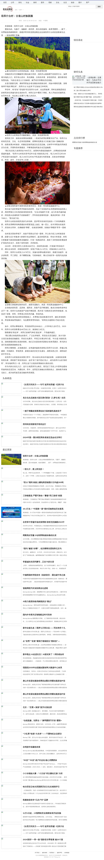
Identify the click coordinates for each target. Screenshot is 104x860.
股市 (42, 2)
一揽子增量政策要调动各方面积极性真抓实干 (42, 411)
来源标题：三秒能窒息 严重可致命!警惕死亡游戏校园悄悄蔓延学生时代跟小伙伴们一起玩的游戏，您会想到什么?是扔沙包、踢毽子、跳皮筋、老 (44, 502)
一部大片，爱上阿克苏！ (33, 469)
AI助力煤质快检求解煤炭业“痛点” (37, 601)
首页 (5, 2)
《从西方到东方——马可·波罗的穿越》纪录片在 (43, 384)
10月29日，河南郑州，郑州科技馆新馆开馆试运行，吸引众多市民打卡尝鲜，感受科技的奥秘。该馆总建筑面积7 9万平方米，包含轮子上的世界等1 (44, 431)
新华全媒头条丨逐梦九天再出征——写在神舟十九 (44, 628)
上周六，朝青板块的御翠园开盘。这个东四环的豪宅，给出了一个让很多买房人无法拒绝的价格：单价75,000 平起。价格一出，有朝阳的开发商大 (45, 568)
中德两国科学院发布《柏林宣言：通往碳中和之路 (44, 575)
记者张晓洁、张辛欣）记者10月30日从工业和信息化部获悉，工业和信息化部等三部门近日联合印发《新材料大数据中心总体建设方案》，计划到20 (45, 674)
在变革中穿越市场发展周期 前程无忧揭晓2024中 (43, 522)
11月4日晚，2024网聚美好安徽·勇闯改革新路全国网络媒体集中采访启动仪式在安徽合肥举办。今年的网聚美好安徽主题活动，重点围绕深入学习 (45, 542)
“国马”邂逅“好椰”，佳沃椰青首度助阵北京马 (42, 548)
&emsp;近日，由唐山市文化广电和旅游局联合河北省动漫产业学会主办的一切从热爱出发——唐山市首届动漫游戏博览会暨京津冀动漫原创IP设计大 (45, 687)
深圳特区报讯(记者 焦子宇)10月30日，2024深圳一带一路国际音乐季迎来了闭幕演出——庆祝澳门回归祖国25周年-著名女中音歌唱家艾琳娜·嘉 (44, 846)
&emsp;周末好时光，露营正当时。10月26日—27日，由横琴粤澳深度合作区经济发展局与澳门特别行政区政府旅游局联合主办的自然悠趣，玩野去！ (45, 727)
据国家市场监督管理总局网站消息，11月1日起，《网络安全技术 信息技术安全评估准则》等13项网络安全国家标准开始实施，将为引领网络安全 (45, 820)
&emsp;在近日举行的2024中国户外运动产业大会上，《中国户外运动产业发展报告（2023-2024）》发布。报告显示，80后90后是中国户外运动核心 (45, 767)
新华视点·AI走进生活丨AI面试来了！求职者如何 (43, 654)
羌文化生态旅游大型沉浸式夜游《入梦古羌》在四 (44, 398)
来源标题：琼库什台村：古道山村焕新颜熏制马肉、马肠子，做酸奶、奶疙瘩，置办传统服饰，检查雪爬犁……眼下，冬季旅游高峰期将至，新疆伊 (45, 462)
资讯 (20, 2)
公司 (12, 2)
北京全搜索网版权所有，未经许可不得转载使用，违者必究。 (52, 855)
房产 (87, 2)
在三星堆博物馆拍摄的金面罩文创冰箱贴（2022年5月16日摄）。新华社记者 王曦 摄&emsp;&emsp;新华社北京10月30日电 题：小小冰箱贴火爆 (45, 780)
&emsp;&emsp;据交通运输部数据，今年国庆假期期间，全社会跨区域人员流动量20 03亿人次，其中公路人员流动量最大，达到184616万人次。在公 (45, 753)
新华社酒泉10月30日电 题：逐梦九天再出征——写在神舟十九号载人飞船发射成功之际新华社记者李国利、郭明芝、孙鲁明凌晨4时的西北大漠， (44, 634)
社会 (27, 2)
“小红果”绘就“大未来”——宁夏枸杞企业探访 (42, 734)
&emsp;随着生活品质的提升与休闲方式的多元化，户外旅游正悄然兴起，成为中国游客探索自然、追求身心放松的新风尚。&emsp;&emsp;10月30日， (44, 806)
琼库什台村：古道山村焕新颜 (35, 456)
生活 (65, 2)
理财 (50, 2)
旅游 (72, 2)
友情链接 (66, 852)
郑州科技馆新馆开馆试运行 (34, 424)
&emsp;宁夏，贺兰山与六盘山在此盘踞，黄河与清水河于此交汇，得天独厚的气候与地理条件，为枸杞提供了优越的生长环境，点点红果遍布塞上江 (45, 740)
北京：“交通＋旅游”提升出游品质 (37, 707)
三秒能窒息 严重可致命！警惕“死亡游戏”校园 (42, 496)
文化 (57, 2)
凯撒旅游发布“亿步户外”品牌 (35, 800)
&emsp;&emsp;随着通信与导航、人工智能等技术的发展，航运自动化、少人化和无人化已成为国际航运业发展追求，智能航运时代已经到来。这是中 (45, 621)
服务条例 (44, 852)
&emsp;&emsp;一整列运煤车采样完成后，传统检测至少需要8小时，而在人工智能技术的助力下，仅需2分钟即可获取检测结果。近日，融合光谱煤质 (44, 608)
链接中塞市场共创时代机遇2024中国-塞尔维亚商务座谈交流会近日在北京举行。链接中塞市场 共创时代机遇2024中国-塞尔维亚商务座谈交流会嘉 (45, 444)
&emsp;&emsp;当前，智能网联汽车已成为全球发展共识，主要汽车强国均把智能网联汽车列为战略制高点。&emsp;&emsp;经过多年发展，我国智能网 (45, 595)
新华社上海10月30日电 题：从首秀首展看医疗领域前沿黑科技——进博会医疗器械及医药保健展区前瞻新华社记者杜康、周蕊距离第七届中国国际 (45, 648)
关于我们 (37, 852)
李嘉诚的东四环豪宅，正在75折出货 (38, 562)
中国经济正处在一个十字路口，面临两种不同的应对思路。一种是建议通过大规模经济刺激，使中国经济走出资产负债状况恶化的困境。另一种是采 (45, 418)
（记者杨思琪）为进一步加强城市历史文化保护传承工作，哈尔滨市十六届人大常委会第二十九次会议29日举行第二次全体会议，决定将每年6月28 (45, 793)
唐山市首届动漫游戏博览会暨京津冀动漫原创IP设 (44, 681)
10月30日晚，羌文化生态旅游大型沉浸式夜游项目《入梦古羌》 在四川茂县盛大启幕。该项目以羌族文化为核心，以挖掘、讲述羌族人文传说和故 (45, 404)
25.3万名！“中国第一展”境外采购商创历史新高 (43, 509)
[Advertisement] (87, 25)
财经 (35, 2)
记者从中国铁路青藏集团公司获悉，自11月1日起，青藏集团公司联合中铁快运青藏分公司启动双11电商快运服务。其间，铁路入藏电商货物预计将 (45, 489)
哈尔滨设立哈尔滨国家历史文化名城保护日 (41, 787)
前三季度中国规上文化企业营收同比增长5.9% (88, 87)
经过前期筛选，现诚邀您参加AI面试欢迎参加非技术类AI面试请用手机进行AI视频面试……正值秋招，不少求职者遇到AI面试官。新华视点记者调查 (45, 661)
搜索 (99, 6)
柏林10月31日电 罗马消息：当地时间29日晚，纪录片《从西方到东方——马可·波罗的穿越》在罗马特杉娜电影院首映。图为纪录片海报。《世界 (45, 391)
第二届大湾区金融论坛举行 (82, 90)
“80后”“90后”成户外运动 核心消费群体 (40, 760)
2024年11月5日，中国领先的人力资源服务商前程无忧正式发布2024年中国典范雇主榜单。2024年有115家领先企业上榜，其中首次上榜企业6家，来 (45, 529)
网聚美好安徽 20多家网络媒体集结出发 (39, 535)
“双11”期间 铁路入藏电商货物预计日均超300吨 (43, 482)
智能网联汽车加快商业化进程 (35, 588)
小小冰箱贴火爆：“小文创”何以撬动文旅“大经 (43, 773)
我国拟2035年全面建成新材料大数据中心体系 (42, 668)
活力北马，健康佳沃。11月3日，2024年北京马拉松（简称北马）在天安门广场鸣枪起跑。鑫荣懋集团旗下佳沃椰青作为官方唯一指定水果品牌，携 (45, 555)
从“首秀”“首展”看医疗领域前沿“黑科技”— (41, 641)
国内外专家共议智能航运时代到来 (37, 615)
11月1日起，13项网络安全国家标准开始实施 (42, 813)
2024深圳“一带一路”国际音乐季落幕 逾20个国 (43, 839)
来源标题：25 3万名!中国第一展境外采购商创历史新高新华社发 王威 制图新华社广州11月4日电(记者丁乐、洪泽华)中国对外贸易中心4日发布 (45, 515)
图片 (80, 2)
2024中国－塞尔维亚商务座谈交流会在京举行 (42, 437)
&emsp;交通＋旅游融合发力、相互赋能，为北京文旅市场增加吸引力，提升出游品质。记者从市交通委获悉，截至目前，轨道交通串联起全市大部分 (45, 714)
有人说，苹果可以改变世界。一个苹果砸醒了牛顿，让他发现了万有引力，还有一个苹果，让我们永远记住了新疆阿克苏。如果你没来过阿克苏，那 (45, 476)
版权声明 (59, 852)
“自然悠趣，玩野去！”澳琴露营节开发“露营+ (42, 720)
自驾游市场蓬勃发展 (31, 747)
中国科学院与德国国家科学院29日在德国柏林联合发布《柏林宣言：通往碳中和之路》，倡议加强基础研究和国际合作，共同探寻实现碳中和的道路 (45, 582)
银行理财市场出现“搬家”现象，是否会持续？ (88, 97)
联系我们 (52, 852)
